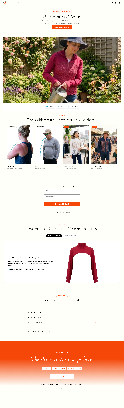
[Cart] (119, 3)
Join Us (62, 377)
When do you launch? (62, 27)
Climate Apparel (12, 403)
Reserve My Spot (62, 204)
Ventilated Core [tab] (70, 236)
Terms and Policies (62, 403)
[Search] (112, 3)
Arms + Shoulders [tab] (54, 236)
